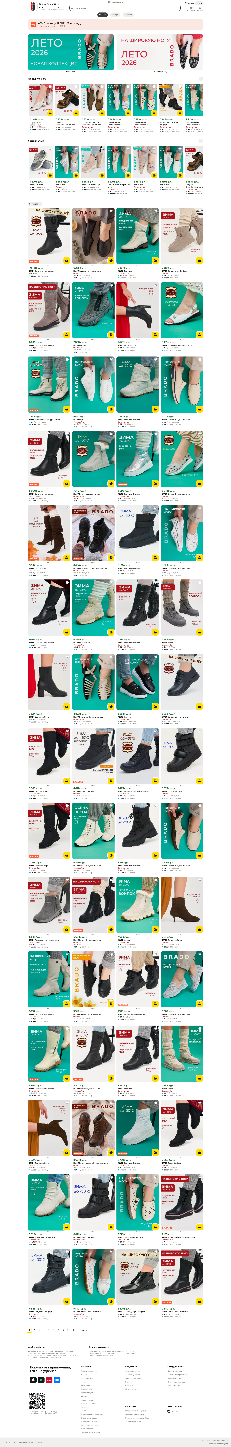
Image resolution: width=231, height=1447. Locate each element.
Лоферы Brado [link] (35, 123)
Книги (83, 1411)
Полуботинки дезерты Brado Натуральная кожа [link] (91, 124)
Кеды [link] (78, 420)
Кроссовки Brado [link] (36, 185)
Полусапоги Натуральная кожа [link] (44, 940)
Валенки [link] (79, 345)
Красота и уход (87, 1400)
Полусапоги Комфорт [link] (129, 420)
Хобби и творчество (89, 1403)
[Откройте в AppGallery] (49, 1383)
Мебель (84, 1375)
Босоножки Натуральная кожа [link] (177, 345)
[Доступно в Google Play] (41, 1383)
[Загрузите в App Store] (33, 1383)
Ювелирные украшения (90, 1432)
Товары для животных (89, 1422)
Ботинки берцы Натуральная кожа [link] (45, 420)
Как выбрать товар (132, 1371)
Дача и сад (85, 1407)
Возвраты (129, 1385)
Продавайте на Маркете (134, 1414)
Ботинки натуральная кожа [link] (86, 494)
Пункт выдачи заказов (176, 1382)
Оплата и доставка (132, 1375)
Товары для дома (87, 1393)
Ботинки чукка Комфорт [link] (174, 271)
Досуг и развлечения (89, 1371)
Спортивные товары (89, 1418)
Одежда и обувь (87, 1389)
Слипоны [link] (124, 717)
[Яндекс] (225, 1444)
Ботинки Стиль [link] (82, 643)
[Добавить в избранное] (50, 86)
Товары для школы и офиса (91, 1414)
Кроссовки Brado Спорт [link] (91, 185)
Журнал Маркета (131, 1389)
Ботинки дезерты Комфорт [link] (175, 717)
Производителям (174, 1378)
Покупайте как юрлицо (134, 1378)
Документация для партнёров (137, 1418)
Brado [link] (32, 271)
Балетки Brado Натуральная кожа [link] (119, 186)
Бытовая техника (87, 1378)
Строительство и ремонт (91, 1425)
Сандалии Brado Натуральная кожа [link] (65, 124)
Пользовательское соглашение (31, 1442)
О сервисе (129, 1382)
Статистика (10, 1442)
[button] (55, 4)
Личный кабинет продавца (135, 1411)
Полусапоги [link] (125, 271)
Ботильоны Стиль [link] (127, 345)
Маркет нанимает (174, 1385)
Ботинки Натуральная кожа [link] (87, 866)
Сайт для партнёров (133, 1422)
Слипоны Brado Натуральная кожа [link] (115, 124)
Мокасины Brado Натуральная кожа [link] (193, 124)
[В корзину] (50, 113)
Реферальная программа (177, 1375)
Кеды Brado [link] (60, 185)
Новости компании (174, 1371)
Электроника (86, 1385)
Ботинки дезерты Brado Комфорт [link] (169, 124)
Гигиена (84, 1382)
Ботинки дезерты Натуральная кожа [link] (90, 568)
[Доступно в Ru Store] (57, 1383)
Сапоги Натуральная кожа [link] (42, 271)
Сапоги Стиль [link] (37, 568)
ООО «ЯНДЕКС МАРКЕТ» (218, 1441)
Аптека (84, 1396)
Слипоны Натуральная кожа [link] (87, 271)
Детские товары (87, 1429)
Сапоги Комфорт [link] (38, 791)
